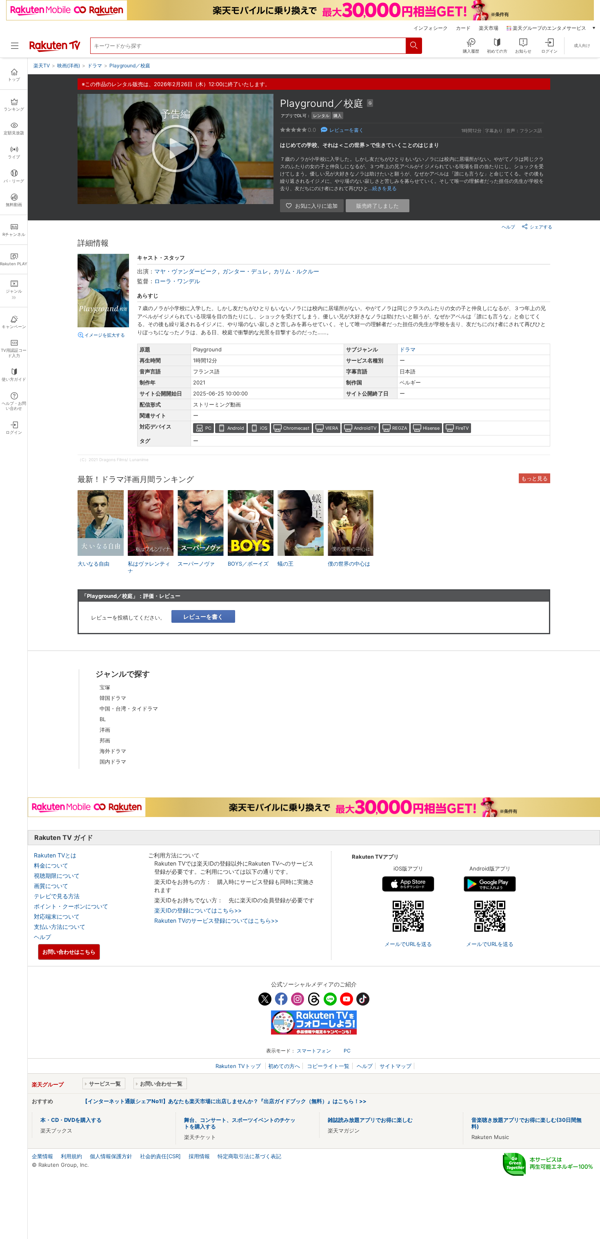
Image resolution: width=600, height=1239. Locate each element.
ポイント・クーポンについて (71, 906)
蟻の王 (285, 563)
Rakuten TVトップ (239, 1066)
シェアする (541, 227)
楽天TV (41, 65)
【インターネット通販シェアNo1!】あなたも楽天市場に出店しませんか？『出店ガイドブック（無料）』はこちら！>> (224, 1101)
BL (103, 719)
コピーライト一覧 (328, 1066)
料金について (51, 865)
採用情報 (199, 1156)
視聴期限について (57, 875)
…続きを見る (382, 188)
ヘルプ (508, 227)
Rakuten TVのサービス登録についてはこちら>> (216, 920)
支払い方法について (59, 926)
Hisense (431, 428)
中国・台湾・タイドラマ (129, 708)
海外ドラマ (113, 751)
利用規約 (71, 1156)
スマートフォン (314, 1051)
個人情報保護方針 (111, 1156)
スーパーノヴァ (196, 563)
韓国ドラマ (113, 698)
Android (235, 428)
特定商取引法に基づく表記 (249, 1156)
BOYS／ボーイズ (248, 563)
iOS (263, 428)
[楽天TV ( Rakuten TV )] (54, 50)
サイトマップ (395, 1066)
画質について (51, 885)
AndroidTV (365, 428)
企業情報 (42, 1156)
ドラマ (408, 349)
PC (208, 428)
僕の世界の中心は (349, 563)
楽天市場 (488, 28)
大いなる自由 (93, 563)
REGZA (399, 428)
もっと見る (534, 478)
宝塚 (105, 687)
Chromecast (296, 428)
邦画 (105, 740)
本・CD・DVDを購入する (71, 1120)
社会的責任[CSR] (160, 1156)
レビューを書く (346, 130)
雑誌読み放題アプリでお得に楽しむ (370, 1120)
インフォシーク (430, 28)
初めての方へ (284, 1066)
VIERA (331, 428)
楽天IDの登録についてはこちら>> (198, 910)
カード (463, 28)
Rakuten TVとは (55, 855)
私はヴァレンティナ (149, 567)
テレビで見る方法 (57, 896)
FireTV (462, 428)
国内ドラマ (113, 761)
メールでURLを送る (408, 944)
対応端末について (57, 916)
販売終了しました (377, 205)
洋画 (105, 729)
